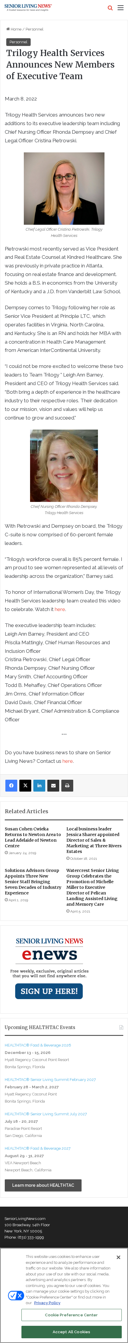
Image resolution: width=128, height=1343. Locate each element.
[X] (25, 786)
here (60, 609)
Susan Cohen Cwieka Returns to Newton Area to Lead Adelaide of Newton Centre (33, 837)
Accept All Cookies (71, 1332)
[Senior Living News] (28, 7)
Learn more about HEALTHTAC (43, 1185)
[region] (64, 1295)
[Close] (118, 1257)
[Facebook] (11, 786)
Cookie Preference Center (71, 1315)
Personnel (34, 29)
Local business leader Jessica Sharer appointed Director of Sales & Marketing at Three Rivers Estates (94, 840)
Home (15, 29)
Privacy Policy (47, 1303)
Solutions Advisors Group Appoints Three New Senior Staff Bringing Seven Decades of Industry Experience (33, 882)
